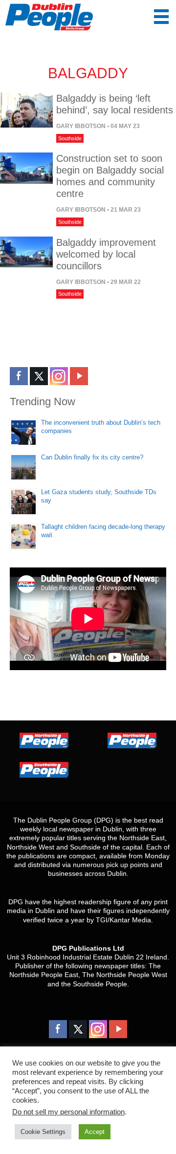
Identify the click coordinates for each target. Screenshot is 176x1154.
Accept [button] (95, 1131)
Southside (70, 138)
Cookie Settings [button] (43, 1131)
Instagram (59, 376)
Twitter (39, 376)
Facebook (19, 376)
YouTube (79, 376)
